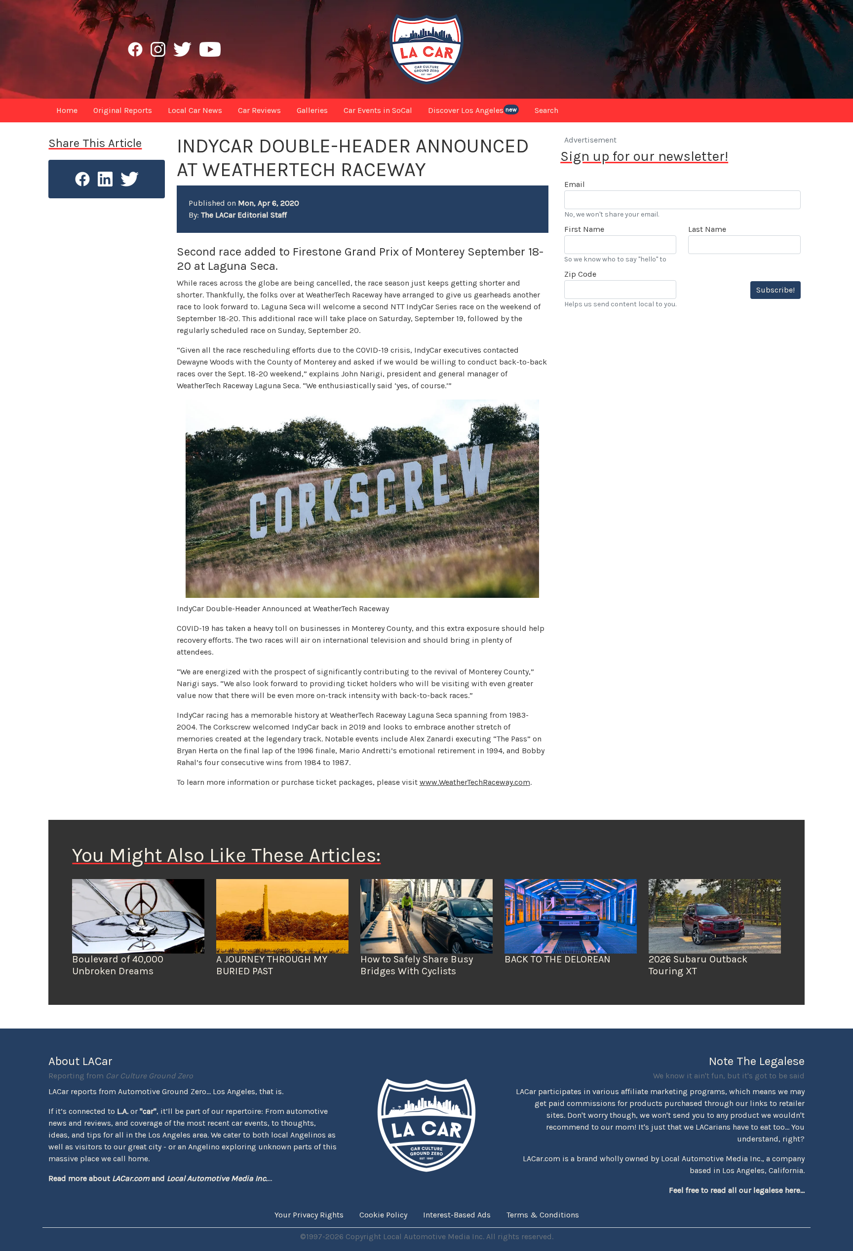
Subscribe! (775, 289)
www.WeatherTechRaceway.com (475, 782)
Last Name (707, 229)
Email (574, 184)
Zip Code (580, 274)
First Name (584, 229)
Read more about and (158, 1178)
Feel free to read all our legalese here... (737, 1190)
